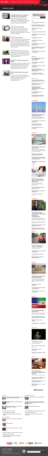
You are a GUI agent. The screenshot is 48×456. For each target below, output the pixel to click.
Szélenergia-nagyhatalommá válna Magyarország (38, 115)
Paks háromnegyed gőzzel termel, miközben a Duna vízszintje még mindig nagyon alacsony (39, 48)
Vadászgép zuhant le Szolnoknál (37, 37)
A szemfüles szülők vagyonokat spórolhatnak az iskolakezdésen (37, 124)
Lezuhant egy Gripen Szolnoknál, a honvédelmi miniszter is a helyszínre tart (38, 73)
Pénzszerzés (34, 132)
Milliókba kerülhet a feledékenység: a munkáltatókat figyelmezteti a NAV (37, 154)
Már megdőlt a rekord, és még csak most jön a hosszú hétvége (39, 121)
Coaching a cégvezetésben (16, 37)
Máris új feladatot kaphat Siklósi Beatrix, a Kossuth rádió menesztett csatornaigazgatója (38, 59)
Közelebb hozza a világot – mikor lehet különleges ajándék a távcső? (38, 257)
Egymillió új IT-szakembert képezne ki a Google (19, 61)
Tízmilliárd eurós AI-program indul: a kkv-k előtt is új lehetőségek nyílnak (38, 381)
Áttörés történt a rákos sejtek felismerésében (36, 349)
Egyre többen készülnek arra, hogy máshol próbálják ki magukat (38, 44)
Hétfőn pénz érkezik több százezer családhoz (37, 29)
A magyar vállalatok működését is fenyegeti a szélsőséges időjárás (38, 288)
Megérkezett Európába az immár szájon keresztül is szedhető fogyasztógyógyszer (38, 25)
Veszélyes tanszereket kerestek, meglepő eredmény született (38, 51)
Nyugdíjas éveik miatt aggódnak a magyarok (39, 352)
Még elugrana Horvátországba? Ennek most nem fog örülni (38, 35)
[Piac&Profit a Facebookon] (9, 449)
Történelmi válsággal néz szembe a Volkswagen (37, 41)
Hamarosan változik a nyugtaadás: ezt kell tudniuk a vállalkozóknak (38, 188)
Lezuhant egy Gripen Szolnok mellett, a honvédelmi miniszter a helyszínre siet (38, 95)
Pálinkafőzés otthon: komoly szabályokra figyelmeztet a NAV (38, 191)
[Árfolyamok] (44, 2)
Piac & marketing (5, 417)
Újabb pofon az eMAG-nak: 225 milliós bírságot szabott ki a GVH (13, 432)
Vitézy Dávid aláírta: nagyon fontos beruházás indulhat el (37, 92)
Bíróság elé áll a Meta (9, 423)
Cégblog (33, 231)
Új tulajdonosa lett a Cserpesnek (30, 412)
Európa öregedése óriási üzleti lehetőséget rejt (38, 346)
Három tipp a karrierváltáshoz (17, 27)
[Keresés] (46, 2)
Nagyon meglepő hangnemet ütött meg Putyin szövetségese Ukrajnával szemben (38, 80)
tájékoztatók (8, 453)
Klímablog (34, 262)
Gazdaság (34, 296)
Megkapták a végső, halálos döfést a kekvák (39, 222)
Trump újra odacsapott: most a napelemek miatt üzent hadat (38, 291)
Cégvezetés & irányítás (29, 395)
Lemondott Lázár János (37, 341)
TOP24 (34, 56)
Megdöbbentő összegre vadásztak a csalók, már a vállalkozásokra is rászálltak (39, 378)
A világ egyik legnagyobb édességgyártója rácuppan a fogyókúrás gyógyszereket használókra (14, 397)
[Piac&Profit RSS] (10, 449)
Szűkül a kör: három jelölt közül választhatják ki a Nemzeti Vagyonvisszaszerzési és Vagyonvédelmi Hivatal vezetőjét (38, 88)
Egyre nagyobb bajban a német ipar (34, 406)
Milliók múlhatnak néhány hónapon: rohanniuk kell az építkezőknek (38, 180)
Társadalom (34, 327)
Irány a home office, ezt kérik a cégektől (9, 412)
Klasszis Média (17, 453)
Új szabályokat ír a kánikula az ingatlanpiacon (36, 284)
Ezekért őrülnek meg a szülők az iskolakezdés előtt (14, 418)
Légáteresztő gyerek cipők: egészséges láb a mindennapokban (39, 251)
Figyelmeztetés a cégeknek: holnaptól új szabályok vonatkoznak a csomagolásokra (38, 228)
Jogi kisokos (34, 198)
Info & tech (4, 395)
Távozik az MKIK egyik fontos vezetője (38, 254)
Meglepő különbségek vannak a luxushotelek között (38, 277)
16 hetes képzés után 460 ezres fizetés (19, 50)
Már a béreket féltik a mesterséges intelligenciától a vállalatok (38, 372)
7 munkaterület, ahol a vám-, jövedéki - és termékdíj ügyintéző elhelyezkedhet (19, 15)
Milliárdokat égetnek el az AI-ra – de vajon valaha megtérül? (38, 384)
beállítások (13, 453)
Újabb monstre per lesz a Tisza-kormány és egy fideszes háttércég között (38, 225)
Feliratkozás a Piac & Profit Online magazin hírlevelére (35, 450)
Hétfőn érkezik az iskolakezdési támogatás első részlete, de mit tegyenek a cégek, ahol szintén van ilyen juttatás (38, 158)
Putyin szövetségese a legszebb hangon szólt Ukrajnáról (38, 63)
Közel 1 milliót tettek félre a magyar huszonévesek (37, 128)
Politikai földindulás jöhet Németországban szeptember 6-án (38, 66)
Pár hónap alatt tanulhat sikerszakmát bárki (19, 73)
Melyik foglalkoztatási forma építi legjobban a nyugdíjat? (38, 162)
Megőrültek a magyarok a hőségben (8, 434)
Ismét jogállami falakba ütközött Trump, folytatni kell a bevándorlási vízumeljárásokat (39, 214)
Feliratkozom (43, 17)
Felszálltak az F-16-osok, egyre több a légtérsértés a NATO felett (38, 84)
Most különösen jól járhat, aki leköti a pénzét (39, 31)
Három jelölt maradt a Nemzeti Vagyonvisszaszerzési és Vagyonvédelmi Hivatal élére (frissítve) (38, 70)
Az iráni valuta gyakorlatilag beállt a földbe (38, 22)
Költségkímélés (35, 100)
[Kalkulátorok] (41, 2)
